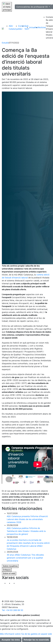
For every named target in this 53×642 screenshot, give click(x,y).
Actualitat (33, 27)
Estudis (5, 42)
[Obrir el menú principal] (7, 7)
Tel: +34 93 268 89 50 (12, 610)
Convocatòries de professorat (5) (32, 7)
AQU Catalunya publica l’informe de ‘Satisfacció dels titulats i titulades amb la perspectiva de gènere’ (26, 531)
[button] (18, 583)
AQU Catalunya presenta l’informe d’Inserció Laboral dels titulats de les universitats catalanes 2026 (27, 519)
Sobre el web (9, 573)
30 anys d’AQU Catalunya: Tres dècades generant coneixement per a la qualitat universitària (25, 558)
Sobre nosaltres (10, 566)
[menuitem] (13, 27)
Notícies (42, 27)
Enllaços (7, 569)
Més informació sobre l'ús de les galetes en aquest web (26, 634)
